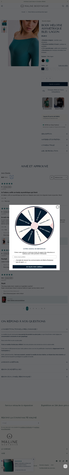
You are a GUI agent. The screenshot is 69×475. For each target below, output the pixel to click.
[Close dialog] (57, 207)
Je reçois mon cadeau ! (34, 267)
